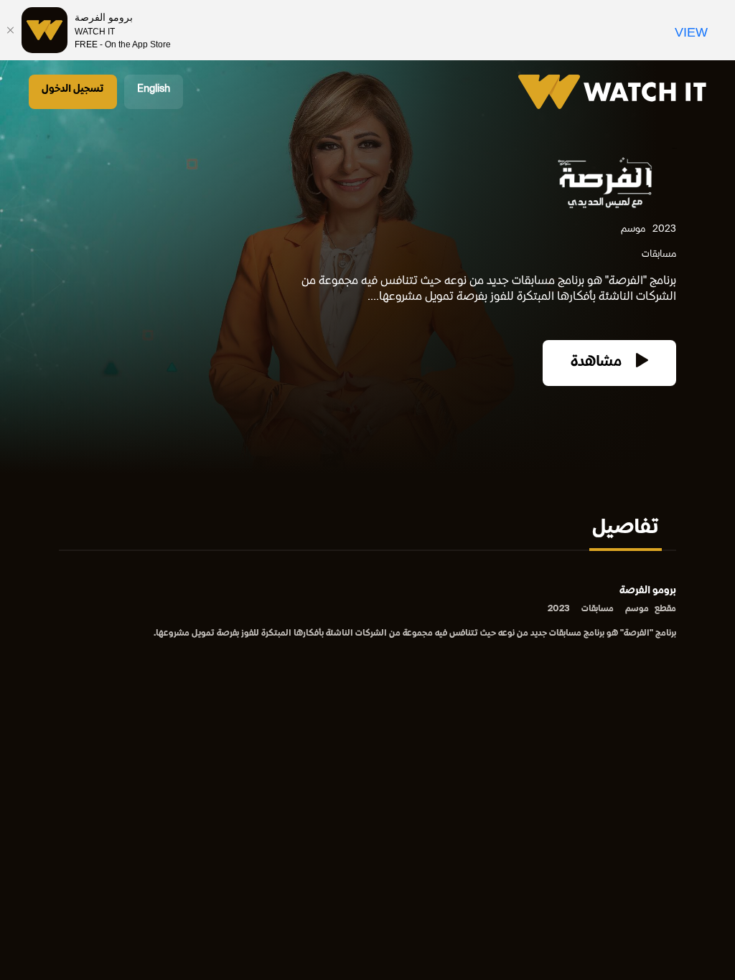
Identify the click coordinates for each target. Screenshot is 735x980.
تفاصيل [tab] (625, 529)
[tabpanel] (367, 613)
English (153, 89)
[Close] (10, 30)
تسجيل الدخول (73, 89)
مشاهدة (598, 363)
